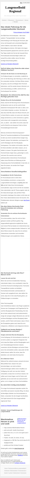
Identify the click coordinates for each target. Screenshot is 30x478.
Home (5, 468)
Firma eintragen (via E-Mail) (21, 32)
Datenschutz (16, 472)
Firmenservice (22, 470)
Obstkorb (4, 20)
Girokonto (6, 470)
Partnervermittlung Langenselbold (17, 468)
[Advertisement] (15, 254)
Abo (21, 2)
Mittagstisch (11, 20)
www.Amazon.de (19, 448)
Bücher (26, 20)
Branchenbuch (19, 20)
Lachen (10, 472)
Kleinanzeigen (13, 470)
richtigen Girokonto (20, 463)
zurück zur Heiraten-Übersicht (9, 64)
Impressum (23, 472)
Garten (6, 472)
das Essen (27, 200)
